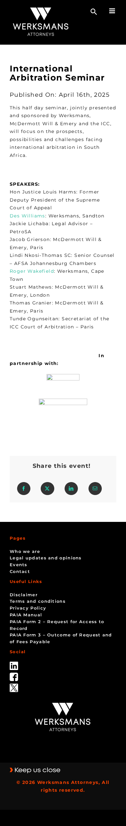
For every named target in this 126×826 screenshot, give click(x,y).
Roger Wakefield (32, 271)
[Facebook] (24, 488)
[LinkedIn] (71, 488)
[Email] (95, 488)
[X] (47, 488)
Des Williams (27, 216)
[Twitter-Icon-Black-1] (14, 686)
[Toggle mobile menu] (112, 10)
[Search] (94, 12)
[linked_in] (14, 664)
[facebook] (14, 675)
